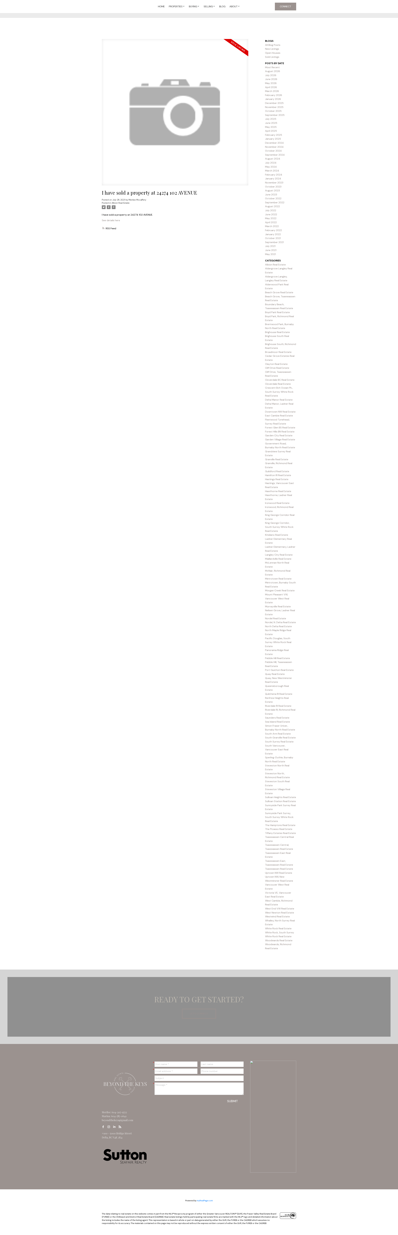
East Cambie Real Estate (279, 415)
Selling (208, 6)
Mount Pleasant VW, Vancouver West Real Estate (277, 598)
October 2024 (273, 150)
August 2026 (272, 71)
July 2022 (270, 210)
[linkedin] (115, 1127)
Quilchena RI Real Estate (278, 694)
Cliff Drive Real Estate (277, 368)
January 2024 (273, 178)
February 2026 (273, 95)
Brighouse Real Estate (277, 332)
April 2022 (271, 222)
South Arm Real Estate (278, 733)
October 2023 (273, 186)
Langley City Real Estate (279, 554)
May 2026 (271, 83)
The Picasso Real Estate (278, 829)
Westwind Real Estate (277, 916)
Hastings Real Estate (276, 479)
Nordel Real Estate (275, 618)
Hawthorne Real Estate (278, 491)
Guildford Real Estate (277, 471)
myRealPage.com (205, 1200)
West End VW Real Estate (279, 908)
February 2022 (273, 230)
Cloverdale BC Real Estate (279, 379)
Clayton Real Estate (276, 364)
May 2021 (270, 254)
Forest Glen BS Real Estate (280, 427)
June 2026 (271, 79)
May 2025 (271, 127)
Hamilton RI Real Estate (278, 475)
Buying (193, 6)
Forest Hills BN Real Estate (279, 431)
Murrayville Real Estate (278, 606)
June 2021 (270, 250)
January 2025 (273, 138)
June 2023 (271, 194)
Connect (285, 6)
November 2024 (274, 146)
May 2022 (270, 218)
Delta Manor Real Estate (279, 399)
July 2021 (270, 246)
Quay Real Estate (275, 674)
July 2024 (270, 162)
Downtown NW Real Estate (280, 411)
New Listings (272, 48)
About (233, 6)
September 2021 (274, 242)
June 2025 (271, 123)
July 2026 (270, 75)
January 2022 (273, 234)
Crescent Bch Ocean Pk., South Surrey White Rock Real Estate (279, 391)
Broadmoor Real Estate (278, 352)
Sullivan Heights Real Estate (280, 797)
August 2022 (272, 206)
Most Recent (272, 67)
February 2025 (273, 135)
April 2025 (271, 130)
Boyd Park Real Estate (277, 312)
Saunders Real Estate (277, 717)
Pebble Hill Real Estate (277, 658)
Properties (176, 6)
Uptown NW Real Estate (278, 872)
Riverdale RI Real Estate (278, 706)
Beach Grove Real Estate (279, 292)
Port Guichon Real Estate (279, 670)
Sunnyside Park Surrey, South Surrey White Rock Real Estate (279, 817)
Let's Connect (199, 1013)
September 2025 (275, 115)
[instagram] (109, 1127)
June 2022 (271, 214)
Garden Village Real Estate (280, 439)
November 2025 (274, 107)
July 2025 (270, 119)
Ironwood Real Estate (277, 503)
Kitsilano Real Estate (276, 534)
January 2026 (273, 99)
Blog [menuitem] (222, 6)
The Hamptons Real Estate (280, 825)
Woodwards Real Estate (278, 940)
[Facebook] (104, 1127)
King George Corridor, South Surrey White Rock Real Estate (279, 526)
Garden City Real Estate (278, 435)
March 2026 (272, 91)
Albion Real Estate (121, 203)
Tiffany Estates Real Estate (280, 833)
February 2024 (273, 174)
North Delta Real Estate (278, 626)
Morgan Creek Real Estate (280, 590)
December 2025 (274, 103)
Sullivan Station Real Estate (280, 801)
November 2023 (274, 182)
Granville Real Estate (276, 459)
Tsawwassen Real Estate (279, 868)
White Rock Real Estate (278, 928)
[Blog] (121, 1127)
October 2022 (273, 198)
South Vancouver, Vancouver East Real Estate (276, 749)
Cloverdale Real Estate (278, 384)
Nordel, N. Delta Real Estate (280, 622)
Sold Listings (272, 57)
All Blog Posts (272, 45)
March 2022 (272, 226)
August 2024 (272, 158)
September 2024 (275, 154)
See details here (111, 220)
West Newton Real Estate (279, 912)
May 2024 (271, 166)
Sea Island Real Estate (277, 721)
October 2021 (273, 238)
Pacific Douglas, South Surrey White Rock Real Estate (278, 642)
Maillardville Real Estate (278, 558)
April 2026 (271, 87)
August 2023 (272, 190)
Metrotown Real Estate (278, 578)
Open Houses (272, 53)
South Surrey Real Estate (279, 741)
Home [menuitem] (161, 6)
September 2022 (274, 202)
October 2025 (273, 111)
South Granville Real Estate (280, 737)
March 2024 (272, 170)
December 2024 (274, 142)
